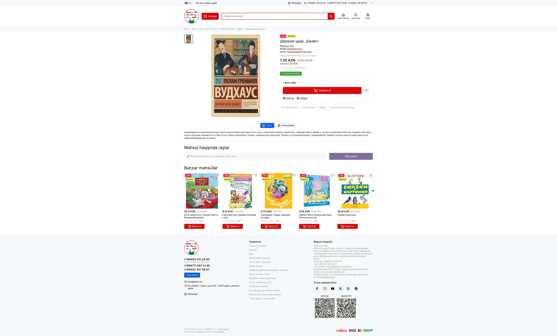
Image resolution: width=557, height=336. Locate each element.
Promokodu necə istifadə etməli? (264, 290)
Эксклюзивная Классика (299, 51)
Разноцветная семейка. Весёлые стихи (239, 216)
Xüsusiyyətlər (288, 125)
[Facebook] (317, 288)
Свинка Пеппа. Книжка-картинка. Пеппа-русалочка (315, 216)
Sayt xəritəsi (223, 329)
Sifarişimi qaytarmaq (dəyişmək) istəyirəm (268, 270)
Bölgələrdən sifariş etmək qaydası (265, 294)
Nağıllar (240, 29)
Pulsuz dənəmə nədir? (259, 274)
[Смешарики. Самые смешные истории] (278, 191)
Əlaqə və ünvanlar (257, 245)
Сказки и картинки (346, 215)
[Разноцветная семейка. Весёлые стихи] (240, 191)
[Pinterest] (356, 288)
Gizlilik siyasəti (256, 266)
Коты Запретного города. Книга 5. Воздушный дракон (201, 216)
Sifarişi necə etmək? (258, 286)
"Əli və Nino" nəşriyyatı (260, 262)
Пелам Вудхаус (295, 49)
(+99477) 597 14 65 (337, 3)
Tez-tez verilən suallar (206, 3)
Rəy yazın (351, 156)
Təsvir (269, 125)
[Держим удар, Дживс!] (235, 76)
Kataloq (194, 29)
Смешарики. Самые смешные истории (275, 216)
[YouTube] (332, 288)
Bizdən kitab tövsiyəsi (259, 258)
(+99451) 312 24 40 (316, 3)
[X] (340, 288)
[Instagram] (325, 288)
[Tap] (331, 16)
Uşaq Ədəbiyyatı (227, 29)
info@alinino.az (195, 281)
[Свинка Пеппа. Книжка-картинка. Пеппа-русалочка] (316, 191)
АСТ (292, 46)
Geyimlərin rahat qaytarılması (262, 278)
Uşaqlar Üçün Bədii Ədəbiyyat (342, 107)
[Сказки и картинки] (355, 191)
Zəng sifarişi (192, 275)
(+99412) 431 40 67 (357, 3)
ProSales (200, 332)
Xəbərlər (253, 250)
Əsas (186, 29)
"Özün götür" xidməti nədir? (262, 298)
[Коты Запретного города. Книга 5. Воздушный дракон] (202, 191)
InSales (221, 332)
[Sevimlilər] (366, 90)
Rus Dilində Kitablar (209, 29)
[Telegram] (348, 288)
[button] (184, 191)
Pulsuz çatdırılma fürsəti (260, 282)
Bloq (251, 254)
